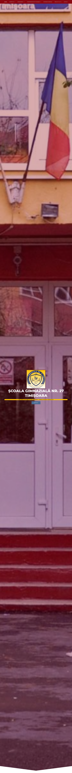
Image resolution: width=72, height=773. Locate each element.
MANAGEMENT (20, 1)
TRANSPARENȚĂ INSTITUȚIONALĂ (33, 1)
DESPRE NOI (11, 1)
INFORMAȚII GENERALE (47, 1)
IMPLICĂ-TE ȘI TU (58, 1)
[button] (36, 402)
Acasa (5, 1)
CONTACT (66, 1)
